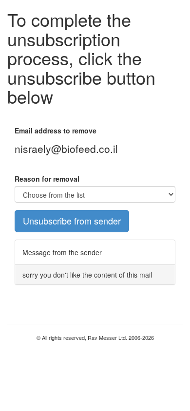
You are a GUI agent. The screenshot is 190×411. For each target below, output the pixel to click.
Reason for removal (47, 179)
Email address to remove (55, 130)
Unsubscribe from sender (72, 220)
